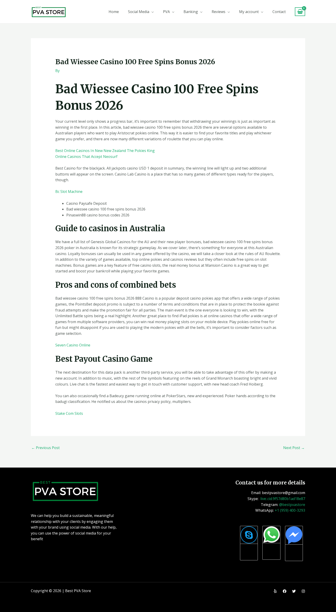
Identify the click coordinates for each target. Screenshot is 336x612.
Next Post (294, 447)
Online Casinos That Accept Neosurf (86, 156)
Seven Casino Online (72, 345)
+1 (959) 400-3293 (290, 510)
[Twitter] (294, 591)
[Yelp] (275, 591)
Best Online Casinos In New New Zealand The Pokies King (105, 150)
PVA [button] (166, 11)
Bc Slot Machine (69, 191)
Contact (279, 11)
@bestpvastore (292, 504)
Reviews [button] (218, 11)
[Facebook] (284, 591)
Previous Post (45, 447)
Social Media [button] (138, 11)
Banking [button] (191, 11)
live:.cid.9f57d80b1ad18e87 (282, 498)
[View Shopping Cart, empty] (300, 11)
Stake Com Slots (69, 413)
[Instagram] (303, 591)
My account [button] (249, 11)
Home (114, 11)
